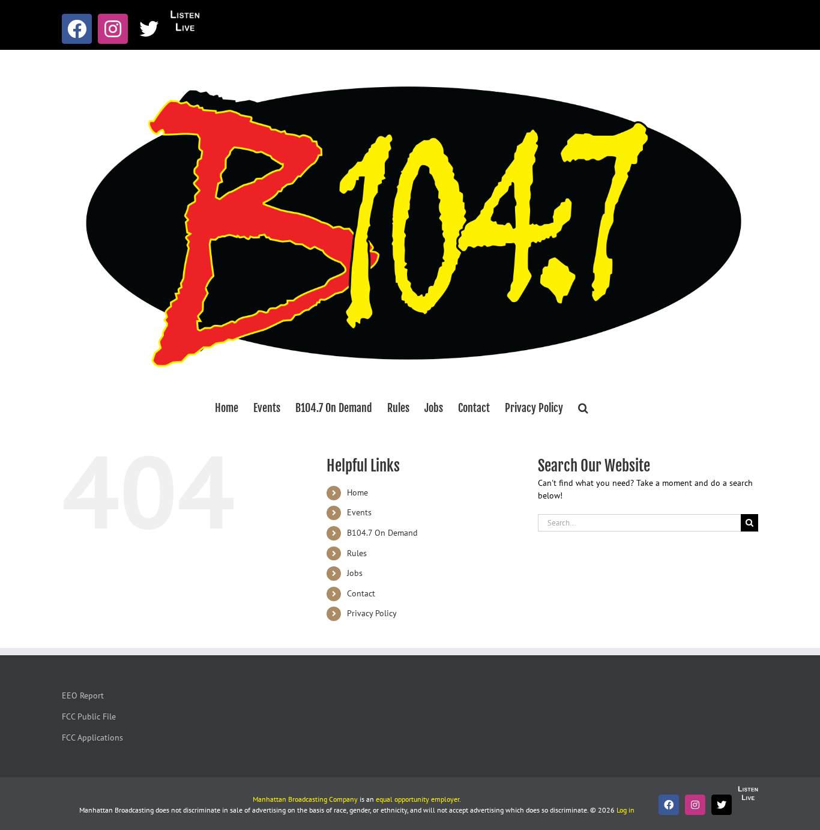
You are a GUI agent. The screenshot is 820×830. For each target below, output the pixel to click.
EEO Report (83, 695)
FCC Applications (92, 737)
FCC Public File (89, 716)
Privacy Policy (372, 613)
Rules (357, 553)
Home (357, 492)
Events (359, 512)
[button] (583, 408)
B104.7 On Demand (382, 532)
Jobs (355, 573)
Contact (361, 593)
